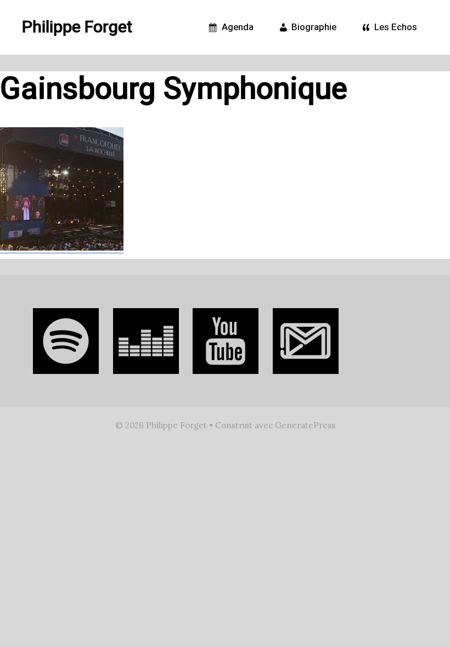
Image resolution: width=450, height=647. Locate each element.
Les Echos (394, 27)
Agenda (237, 27)
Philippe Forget (77, 27)
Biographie (312, 27)
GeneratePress (305, 425)
